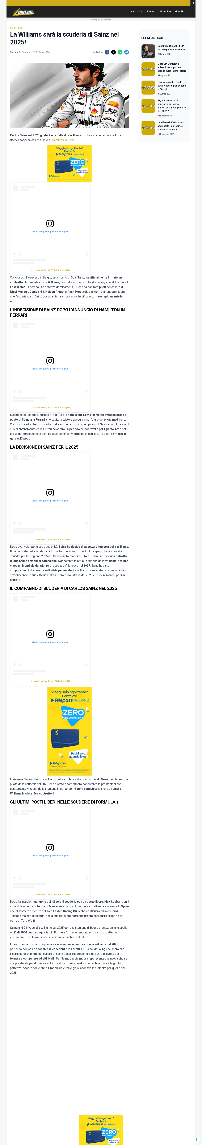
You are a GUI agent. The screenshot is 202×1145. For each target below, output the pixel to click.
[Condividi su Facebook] (107, 52)
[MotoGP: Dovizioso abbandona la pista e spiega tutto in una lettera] (148, 69)
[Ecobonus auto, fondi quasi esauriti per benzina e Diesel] (148, 87)
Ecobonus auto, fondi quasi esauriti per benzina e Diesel (171, 86)
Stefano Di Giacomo (20, 52)
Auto (133, 11)
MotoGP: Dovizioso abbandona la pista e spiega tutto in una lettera (171, 67)
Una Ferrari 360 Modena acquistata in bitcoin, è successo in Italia (171, 126)
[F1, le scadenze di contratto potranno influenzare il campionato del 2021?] (148, 108)
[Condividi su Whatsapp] (120, 52)
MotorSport (166, 11)
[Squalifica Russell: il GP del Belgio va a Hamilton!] (148, 51)
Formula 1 (152, 11)
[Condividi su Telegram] (126, 52)
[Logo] (23, 11)
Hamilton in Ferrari (64, 140)
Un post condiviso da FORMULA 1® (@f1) (50, 270)
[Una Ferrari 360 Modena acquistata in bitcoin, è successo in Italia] (148, 128)
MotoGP (179, 11)
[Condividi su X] (113, 52)
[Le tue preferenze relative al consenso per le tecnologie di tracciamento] (197, 1140)
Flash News (16, 28)
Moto (141, 11)
